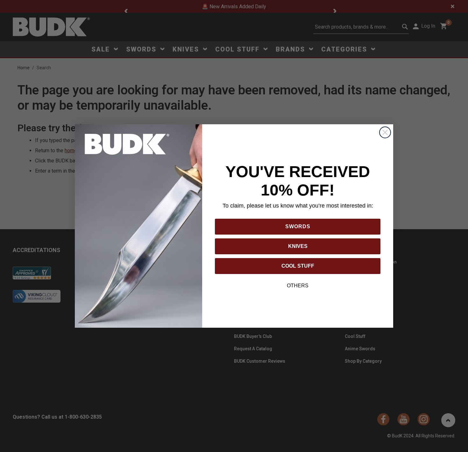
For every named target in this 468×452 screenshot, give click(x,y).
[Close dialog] (385, 132)
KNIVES (298, 246)
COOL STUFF (297, 266)
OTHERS (297, 285)
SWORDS (297, 226)
